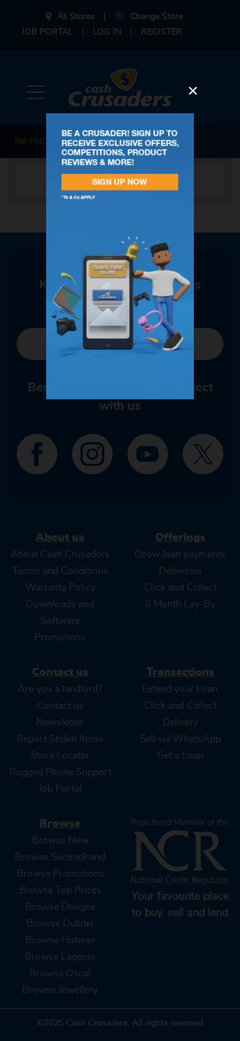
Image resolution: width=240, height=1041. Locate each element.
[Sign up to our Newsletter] (120, 256)
